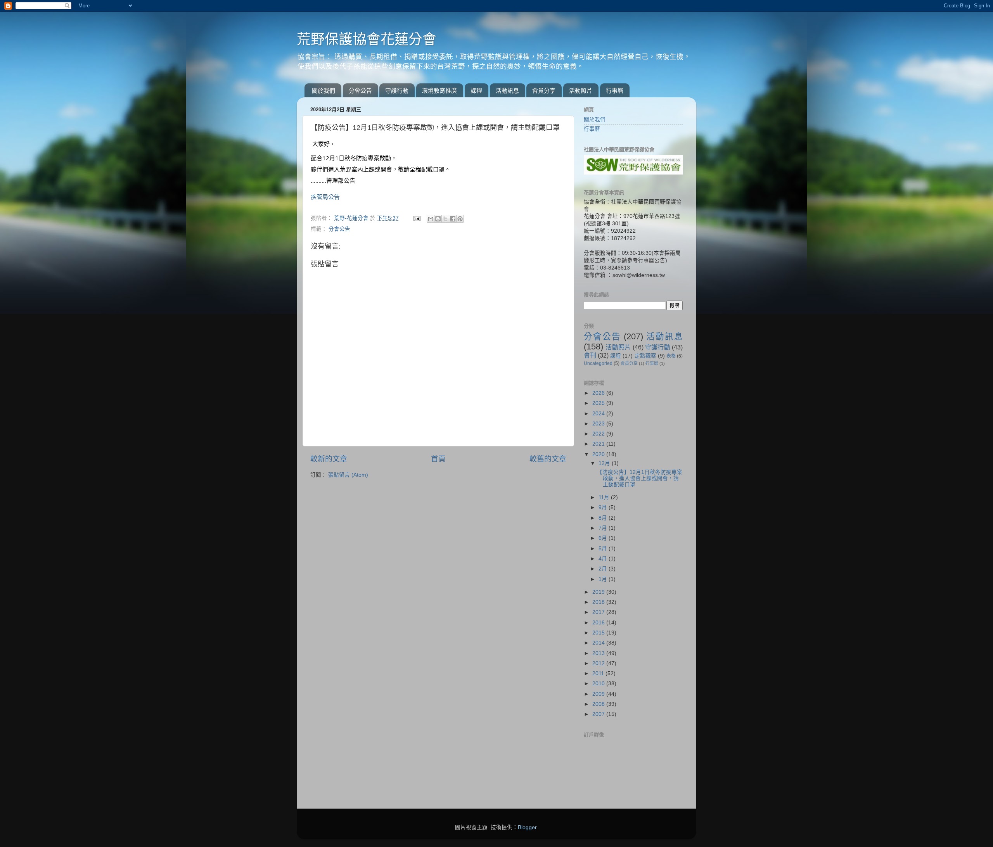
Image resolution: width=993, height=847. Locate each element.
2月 (604, 569)
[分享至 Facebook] (453, 219)
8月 (604, 518)
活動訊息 (507, 90)
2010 (599, 683)
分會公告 (360, 90)
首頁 (438, 459)
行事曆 (614, 90)
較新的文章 (328, 459)
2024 (599, 414)
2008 (599, 704)
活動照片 (580, 90)
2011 (598, 673)
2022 (599, 434)
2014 (599, 643)
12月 (605, 463)
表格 (671, 356)
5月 (604, 548)
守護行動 (396, 90)
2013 (599, 653)
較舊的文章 (547, 459)
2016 (599, 623)
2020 (599, 454)
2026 (599, 393)
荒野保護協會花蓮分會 (366, 39)
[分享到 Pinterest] (460, 219)
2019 (599, 592)
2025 (599, 403)
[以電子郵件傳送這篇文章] (430, 219)
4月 (604, 559)
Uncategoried (598, 363)
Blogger (527, 827)
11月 (605, 497)
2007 (599, 714)
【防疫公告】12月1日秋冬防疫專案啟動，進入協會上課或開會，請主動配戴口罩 (639, 478)
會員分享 (543, 90)
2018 (599, 602)
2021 (599, 444)
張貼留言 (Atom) (348, 475)
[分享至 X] (445, 219)
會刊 (590, 355)
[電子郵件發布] (416, 218)
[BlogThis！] (438, 219)
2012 (599, 663)
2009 (599, 694)
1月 (604, 579)
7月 (604, 528)
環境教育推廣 (439, 90)
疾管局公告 (325, 197)
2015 (599, 633)
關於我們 (323, 90)
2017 (599, 612)
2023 (599, 424)
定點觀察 (645, 356)
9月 (604, 507)
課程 (476, 90)
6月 (604, 538)
